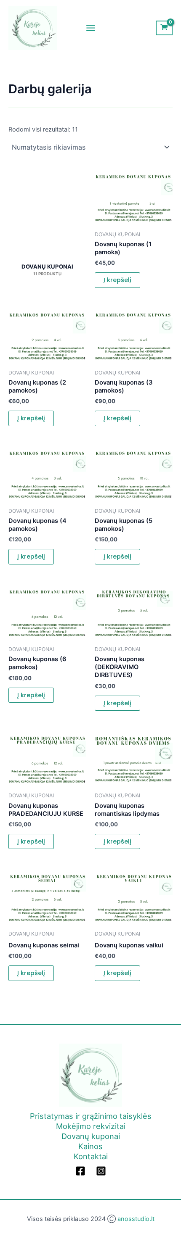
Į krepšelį (117, 280)
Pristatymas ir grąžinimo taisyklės (91, 1116)
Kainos (90, 1146)
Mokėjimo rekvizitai (90, 1126)
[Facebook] (80, 1171)
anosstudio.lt (135, 1219)
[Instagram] (101, 1171)
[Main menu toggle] (90, 27)
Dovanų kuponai (90, 1136)
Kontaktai (91, 1156)
